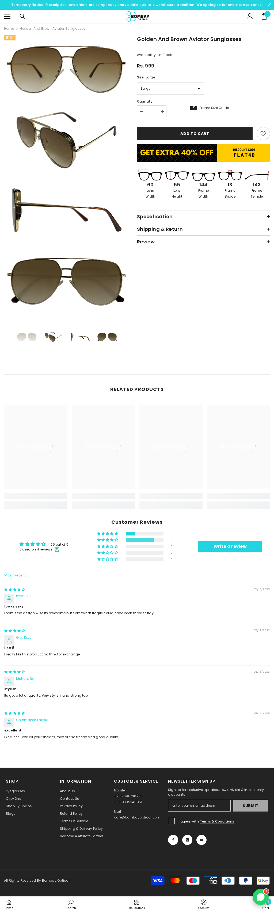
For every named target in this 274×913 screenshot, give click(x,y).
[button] (108, 534)
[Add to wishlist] (263, 133)
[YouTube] (201, 840)
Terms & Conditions (217, 821)
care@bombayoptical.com (137, 817)
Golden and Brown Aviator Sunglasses (189, 39)
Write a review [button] (230, 546)
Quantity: (145, 101)
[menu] (7, 16)
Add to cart (194, 133)
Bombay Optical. (56, 880)
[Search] (22, 16)
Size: (146, 77)
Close (269, 5)
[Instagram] (187, 840)
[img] (14, 589)
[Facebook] (173, 840)
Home (9, 28)
